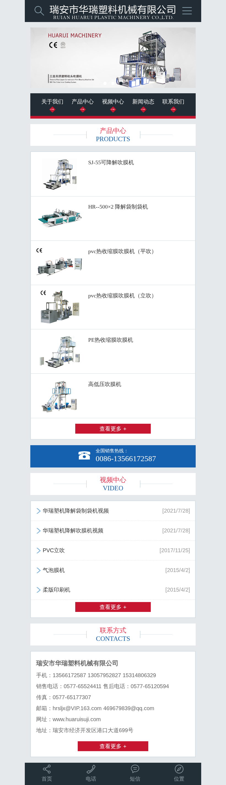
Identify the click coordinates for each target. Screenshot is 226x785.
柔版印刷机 (113, 590)
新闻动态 (143, 102)
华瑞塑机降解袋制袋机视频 (113, 511)
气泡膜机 (113, 570)
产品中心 (83, 102)
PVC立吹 (113, 550)
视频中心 (113, 102)
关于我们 (52, 102)
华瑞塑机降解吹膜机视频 (113, 530)
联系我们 (173, 102)
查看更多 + (113, 429)
